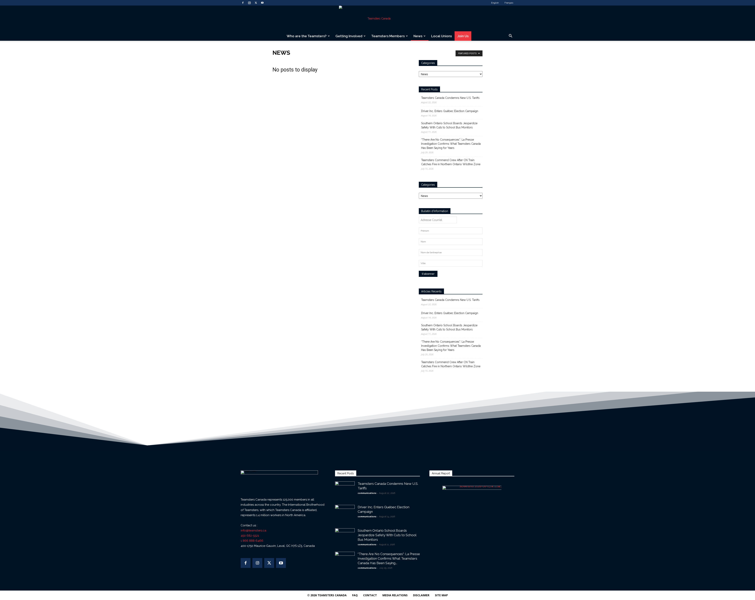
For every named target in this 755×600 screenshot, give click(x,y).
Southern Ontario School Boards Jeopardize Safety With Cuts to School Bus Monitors (449, 125)
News (417, 36)
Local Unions (441, 36)
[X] (256, 3)
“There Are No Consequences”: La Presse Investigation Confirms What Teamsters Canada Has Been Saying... (389, 558)
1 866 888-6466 (252, 541)
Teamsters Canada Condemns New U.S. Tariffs (450, 97)
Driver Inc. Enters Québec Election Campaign (449, 111)
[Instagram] (249, 3)
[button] (510, 36)
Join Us (463, 36)
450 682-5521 (250, 535)
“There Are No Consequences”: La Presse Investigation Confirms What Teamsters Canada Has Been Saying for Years (451, 143)
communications (367, 493)
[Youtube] (262, 3)
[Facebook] (243, 3)
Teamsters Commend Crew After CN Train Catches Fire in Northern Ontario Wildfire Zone (450, 162)
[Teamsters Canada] (377, 18)
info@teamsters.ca (253, 530)
